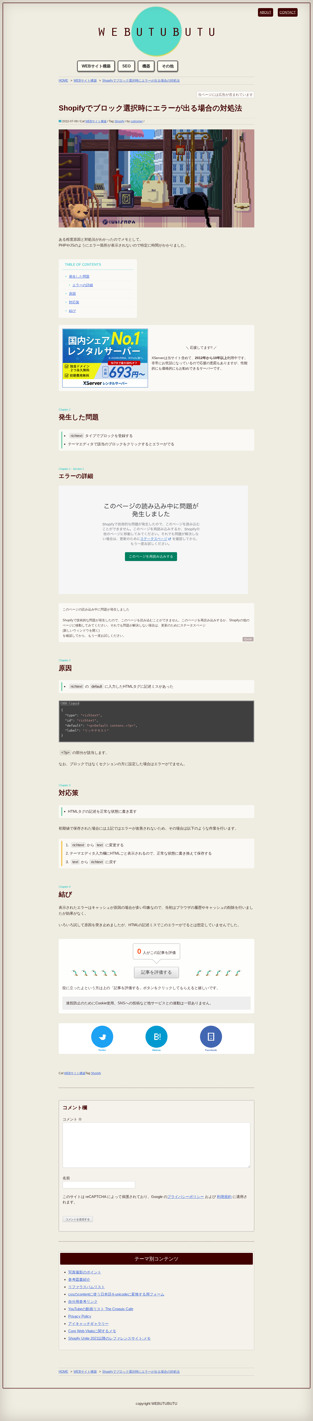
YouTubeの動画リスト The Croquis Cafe (100, 1309)
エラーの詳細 (82, 285)
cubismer (137, 121)
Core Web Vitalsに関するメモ (92, 1331)
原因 (72, 294)
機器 (146, 66)
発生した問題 (79, 276)
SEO (126, 66)
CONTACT (287, 12)
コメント (72, 1119)
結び (72, 311)
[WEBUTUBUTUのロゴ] (156, 32)
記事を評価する (156, 972)
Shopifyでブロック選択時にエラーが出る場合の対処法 (141, 80)
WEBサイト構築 (96, 66)
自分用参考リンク (83, 1301)
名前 (66, 1178)
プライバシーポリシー (185, 1197)
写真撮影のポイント (84, 1272)
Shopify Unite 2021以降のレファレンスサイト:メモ (109, 1338)
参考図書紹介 (79, 1279)
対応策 (74, 302)
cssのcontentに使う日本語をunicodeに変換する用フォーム (116, 1294)
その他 (168, 66)
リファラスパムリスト (86, 1287)
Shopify (119, 121)
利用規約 (224, 1197)
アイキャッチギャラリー (88, 1323)
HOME (63, 80)
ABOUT (265, 12)
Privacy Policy (79, 1316)
